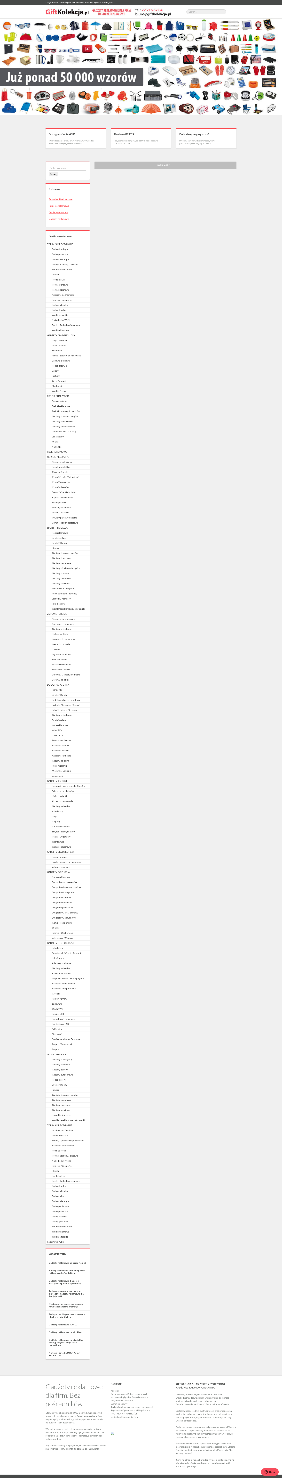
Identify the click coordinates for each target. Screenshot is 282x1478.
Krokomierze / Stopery (63, 588)
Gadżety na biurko (61, 806)
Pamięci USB (58, 1014)
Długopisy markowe (61, 897)
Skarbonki (57, 350)
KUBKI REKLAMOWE (57, 452)
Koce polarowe (59, 1079)
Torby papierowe (60, 289)
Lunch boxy (57, 735)
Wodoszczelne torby (62, 269)
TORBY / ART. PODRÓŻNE (60, 244)
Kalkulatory (57, 811)
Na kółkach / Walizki (61, 320)
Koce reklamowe (60, 533)
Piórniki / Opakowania (62, 933)
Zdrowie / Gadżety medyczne (66, 674)
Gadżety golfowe (60, 1069)
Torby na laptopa (60, 259)
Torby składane (59, 310)
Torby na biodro (60, 305)
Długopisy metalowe (62, 902)
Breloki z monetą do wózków (66, 411)
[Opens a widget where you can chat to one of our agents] (270, 1472)
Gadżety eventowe (61, 1064)
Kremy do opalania (61, 644)
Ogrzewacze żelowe (61, 654)
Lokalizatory (58, 436)
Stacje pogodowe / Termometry (67, 1039)
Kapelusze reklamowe (62, 497)
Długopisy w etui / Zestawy (65, 912)
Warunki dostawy (119, 1404)
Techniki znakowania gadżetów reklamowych (132, 1407)
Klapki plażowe (59, 502)
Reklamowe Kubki (55, 1241)
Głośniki (56, 993)
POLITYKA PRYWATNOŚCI (124, 1413)
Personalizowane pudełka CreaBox (68, 786)
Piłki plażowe (58, 603)
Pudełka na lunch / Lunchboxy (66, 700)
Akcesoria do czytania (62, 801)
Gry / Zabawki (59, 345)
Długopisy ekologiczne (63, 892)
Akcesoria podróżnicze (63, 295)
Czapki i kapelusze (61, 482)
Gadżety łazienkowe (61, 629)
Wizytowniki (58, 841)
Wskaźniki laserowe (61, 847)
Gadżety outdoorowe (62, 1074)
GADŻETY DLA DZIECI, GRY (60, 852)
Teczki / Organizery (61, 836)
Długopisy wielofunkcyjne (64, 917)
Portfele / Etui (58, 279)
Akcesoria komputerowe (64, 988)
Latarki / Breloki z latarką (64, 431)
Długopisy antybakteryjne (64, 882)
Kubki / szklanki (59, 765)
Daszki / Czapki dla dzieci (64, 492)
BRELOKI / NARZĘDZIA (58, 396)
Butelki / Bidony (59, 543)
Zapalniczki (57, 776)
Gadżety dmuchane (61, 558)
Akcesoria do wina (61, 750)
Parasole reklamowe (59, 205)
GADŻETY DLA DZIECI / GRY (61, 335)
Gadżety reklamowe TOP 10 (63, 1324)
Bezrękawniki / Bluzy (61, 467)
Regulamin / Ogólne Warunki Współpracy (130, 1410)
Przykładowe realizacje (122, 1400)
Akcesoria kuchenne (61, 755)
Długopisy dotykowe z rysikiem (67, 887)
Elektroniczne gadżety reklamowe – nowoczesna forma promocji (67, 1305)
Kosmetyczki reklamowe (63, 639)
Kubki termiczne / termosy (64, 593)
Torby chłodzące (60, 249)
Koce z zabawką (59, 365)
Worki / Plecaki (59, 391)
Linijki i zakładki (59, 340)
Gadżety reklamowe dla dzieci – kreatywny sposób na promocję (65, 1282)
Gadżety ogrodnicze (61, 563)
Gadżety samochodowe (63, 426)
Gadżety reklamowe (59, 218)
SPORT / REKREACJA (57, 527)
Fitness (55, 548)
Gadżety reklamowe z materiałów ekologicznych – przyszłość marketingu (66, 1343)
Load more (163, 165)
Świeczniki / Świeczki (61, 740)
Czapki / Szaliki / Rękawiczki (65, 477)
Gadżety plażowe (60, 573)
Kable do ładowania (61, 973)
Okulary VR (57, 1009)
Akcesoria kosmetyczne (63, 619)
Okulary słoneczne (58, 212)
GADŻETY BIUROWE (57, 781)
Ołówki (55, 928)
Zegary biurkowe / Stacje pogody (68, 978)
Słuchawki (57, 1034)
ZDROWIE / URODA (57, 614)
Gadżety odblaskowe (62, 421)
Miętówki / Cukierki (61, 771)
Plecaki (55, 274)
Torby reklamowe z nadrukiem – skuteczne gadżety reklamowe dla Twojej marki (66, 1294)
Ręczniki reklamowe (61, 664)
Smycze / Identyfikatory (63, 831)
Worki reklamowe (60, 330)
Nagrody (56, 821)
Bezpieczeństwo (59, 401)
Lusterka (56, 649)
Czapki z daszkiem (61, 487)
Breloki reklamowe (61, 406)
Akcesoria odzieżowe (62, 462)
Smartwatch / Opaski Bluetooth (67, 953)
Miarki (55, 441)
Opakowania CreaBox (62, 1130)
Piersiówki (57, 690)
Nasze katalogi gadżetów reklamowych (129, 1397)
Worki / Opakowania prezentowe (68, 1140)
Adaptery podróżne (61, 963)
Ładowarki (57, 1003)
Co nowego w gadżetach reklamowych (129, 1394)
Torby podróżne (60, 254)
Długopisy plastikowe (62, 907)
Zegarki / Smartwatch (62, 1044)
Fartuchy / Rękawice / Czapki (65, 705)
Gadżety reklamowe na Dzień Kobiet (67, 1263)
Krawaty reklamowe (61, 507)
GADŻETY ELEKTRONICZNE (60, 943)
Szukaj (53, 174)
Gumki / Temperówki (62, 922)
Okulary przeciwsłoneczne (64, 517)
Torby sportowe (60, 284)
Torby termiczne (60, 1135)
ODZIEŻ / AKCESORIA (58, 457)
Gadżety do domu (60, 760)
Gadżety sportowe (61, 583)
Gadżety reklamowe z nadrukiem (65, 1332)
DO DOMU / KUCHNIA (58, 684)
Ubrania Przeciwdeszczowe (65, 522)
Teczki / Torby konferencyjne (66, 325)
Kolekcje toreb (59, 1150)
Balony (55, 370)
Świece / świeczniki (61, 669)
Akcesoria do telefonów (63, 983)
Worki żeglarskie (60, 315)
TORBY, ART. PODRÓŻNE (59, 1125)
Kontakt (114, 1390)
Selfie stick (57, 1029)
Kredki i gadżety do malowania (66, 355)
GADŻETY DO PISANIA (58, 872)
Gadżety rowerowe (61, 578)
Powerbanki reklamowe (60, 199)
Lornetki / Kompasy (61, 598)
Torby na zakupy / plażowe (65, 264)
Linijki (54, 816)
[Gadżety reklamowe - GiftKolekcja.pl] (108, 12)
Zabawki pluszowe (61, 360)
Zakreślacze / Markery (62, 938)
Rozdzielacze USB (60, 1024)
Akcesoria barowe (60, 745)
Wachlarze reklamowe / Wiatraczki (68, 609)
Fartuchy (56, 376)
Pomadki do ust (59, 659)
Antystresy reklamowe (63, 624)
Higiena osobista (60, 634)
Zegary (55, 1049)
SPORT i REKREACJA (57, 1054)
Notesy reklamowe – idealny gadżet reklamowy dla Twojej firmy (67, 1271)
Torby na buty (59, 1196)
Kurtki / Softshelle (60, 512)
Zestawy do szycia (61, 679)
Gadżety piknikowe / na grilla (66, 568)
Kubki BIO (57, 730)
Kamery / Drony (59, 998)
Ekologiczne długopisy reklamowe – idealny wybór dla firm (67, 1315)
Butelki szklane (59, 538)
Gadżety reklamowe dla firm (124, 1417)
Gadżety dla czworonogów (65, 416)
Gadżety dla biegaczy (62, 1059)
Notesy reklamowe (61, 826)
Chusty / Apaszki (60, 472)
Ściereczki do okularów (63, 791)
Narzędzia (57, 446)
